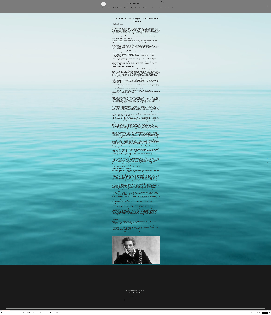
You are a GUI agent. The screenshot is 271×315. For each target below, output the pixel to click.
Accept (264, 312)
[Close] (269, 313)
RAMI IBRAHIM (133, 3)
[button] (267, 6)
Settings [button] (251, 312)
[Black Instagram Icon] (267, 165)
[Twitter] (267, 159)
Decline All (257, 312)
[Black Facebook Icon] (267, 162)
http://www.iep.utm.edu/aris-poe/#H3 (129, 222)
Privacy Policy (56, 312)
